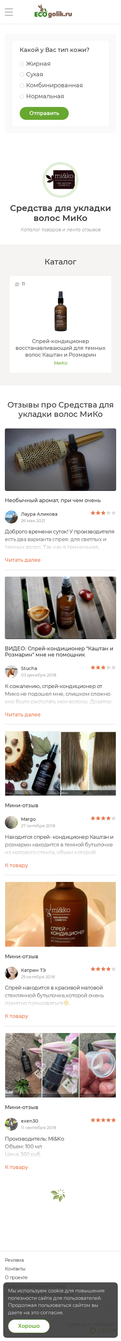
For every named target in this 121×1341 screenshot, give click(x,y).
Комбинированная (54, 85)
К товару (16, 865)
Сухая (34, 74)
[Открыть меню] (9, 12)
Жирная (38, 63)
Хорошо (29, 1326)
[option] (60, 324)
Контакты (15, 1269)
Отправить (44, 113)
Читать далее (23, 560)
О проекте (16, 1277)
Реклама (14, 1260)
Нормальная (45, 96)
